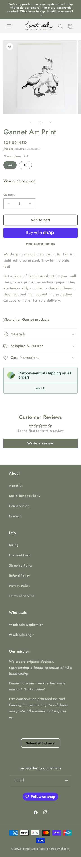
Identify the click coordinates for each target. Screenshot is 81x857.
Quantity (9, 195)
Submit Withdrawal (40, 743)
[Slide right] (50, 122)
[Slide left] (31, 122)
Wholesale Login (21, 635)
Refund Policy (19, 575)
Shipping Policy (21, 565)
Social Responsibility (24, 495)
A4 (10, 164)
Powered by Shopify (58, 848)
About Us (16, 485)
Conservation (19, 506)
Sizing (14, 545)
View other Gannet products (26, 319)
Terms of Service (21, 596)
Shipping (8, 148)
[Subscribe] (66, 780)
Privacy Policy (19, 585)
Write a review (40, 443)
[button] (9, 26)
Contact (15, 516)
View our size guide (19, 180)
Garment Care (19, 555)
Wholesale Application (26, 624)
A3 (25, 164)
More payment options (40, 244)
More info (40, 388)
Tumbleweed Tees (34, 848)
